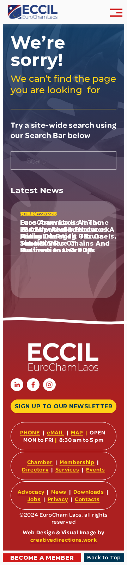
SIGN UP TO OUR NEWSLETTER (63, 406)
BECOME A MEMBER (42, 557)
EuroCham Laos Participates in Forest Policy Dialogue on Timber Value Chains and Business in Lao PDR (65, 236)
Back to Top (104, 557)
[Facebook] (33, 384)
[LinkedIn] (17, 384)
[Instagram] (49, 384)
